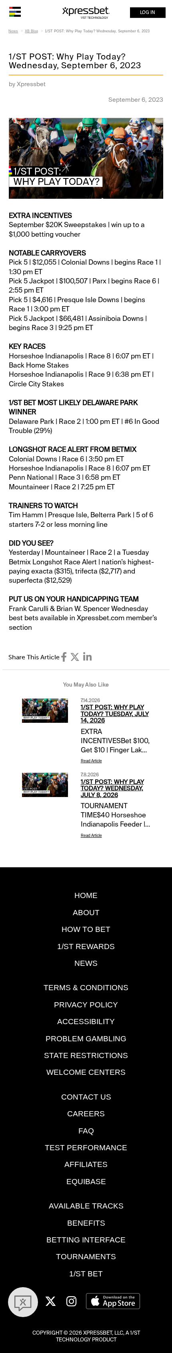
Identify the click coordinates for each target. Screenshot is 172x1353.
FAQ (86, 1131)
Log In (147, 13)
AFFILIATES (86, 1164)
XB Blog (31, 31)
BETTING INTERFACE (86, 1240)
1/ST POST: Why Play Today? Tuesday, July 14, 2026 (115, 713)
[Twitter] (75, 657)
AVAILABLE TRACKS (86, 1206)
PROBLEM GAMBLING (86, 1039)
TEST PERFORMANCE (86, 1147)
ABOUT (86, 912)
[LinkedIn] (87, 657)
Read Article (91, 761)
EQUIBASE (86, 1181)
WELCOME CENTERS (86, 1072)
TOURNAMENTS (86, 1256)
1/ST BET (86, 1274)
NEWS (86, 963)
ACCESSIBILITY (86, 1021)
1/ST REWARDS (86, 946)
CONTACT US (86, 1097)
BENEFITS (86, 1223)
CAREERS (86, 1114)
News (13, 31)
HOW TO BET (86, 929)
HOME (86, 895)
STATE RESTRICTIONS (86, 1055)
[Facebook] (64, 657)
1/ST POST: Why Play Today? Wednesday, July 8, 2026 (112, 788)
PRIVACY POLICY (86, 1005)
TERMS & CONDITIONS (86, 987)
